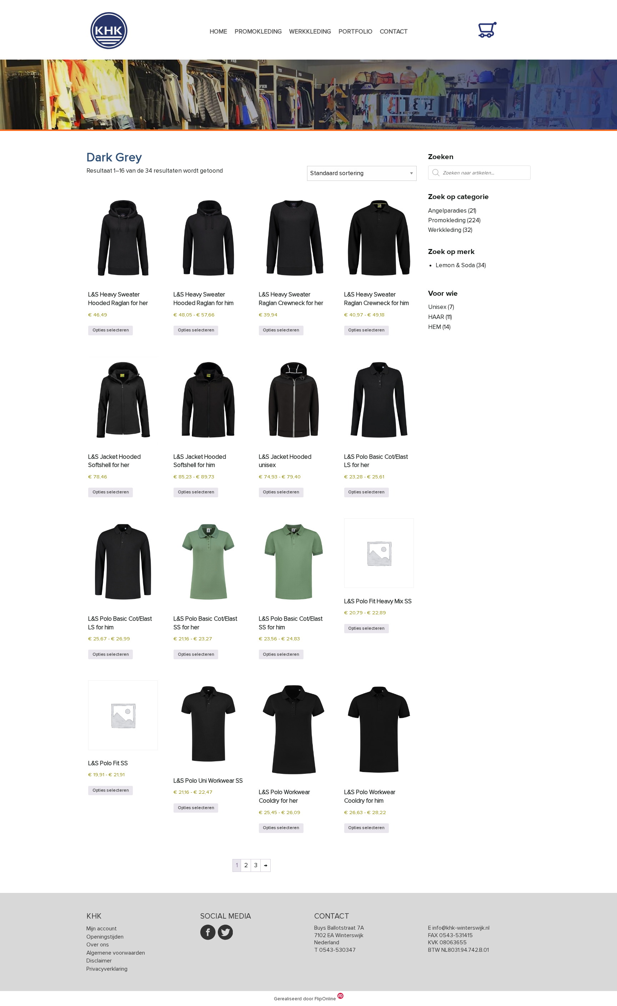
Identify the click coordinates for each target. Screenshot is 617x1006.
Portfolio (355, 31)
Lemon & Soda (455, 265)
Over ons (97, 944)
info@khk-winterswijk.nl (461, 928)
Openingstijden (105, 937)
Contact (394, 31)
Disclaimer (99, 960)
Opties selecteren (110, 330)
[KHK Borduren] (108, 55)
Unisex (437, 307)
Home (218, 31)
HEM (434, 327)
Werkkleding (310, 31)
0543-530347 (337, 950)
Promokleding (258, 31)
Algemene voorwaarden (115, 953)
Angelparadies (447, 210)
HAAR (436, 317)
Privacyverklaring (106, 969)
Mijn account (101, 928)
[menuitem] (218, 32)
